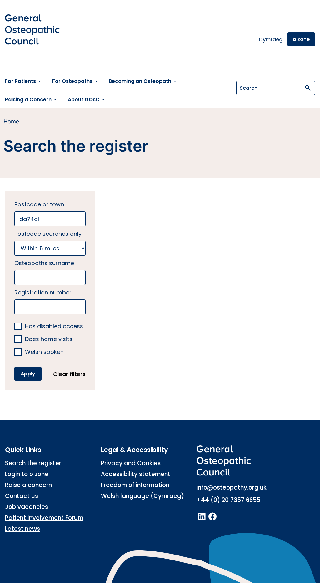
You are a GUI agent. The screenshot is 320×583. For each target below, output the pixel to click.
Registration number (43, 292)
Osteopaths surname (44, 263)
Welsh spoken (44, 352)
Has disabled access (54, 326)
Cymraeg (270, 39)
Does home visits (48, 339)
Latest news (22, 529)
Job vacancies (26, 507)
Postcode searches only (48, 234)
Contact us (21, 496)
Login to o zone (26, 474)
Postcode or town (39, 204)
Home (11, 121)
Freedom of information (135, 485)
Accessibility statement (135, 474)
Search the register (33, 463)
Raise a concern (28, 485)
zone (301, 39)
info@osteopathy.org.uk (232, 487)
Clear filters (69, 374)
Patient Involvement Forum (44, 518)
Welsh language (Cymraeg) (142, 496)
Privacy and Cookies (131, 463)
